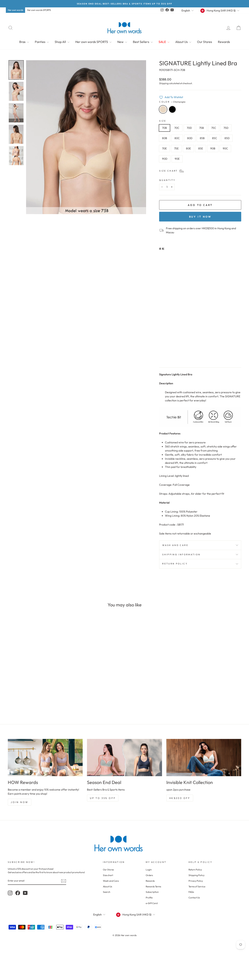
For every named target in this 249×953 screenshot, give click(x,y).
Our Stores (204, 42)
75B (201, 128)
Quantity (167, 180)
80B (164, 138)
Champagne (163, 109)
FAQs (191, 891)
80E (188, 148)
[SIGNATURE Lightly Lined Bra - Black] (167, 355)
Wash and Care (111, 880)
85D (227, 138)
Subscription (152, 891)
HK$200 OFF (179, 798)
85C (214, 138)
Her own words (15, 10)
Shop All (61, 42)
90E (177, 158)
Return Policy (195, 869)
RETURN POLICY (175, 563)
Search (106, 891)
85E (200, 148)
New (120, 42)
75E (176, 148)
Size (162, 120)
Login (149, 869)
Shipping (163, 83)
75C (213, 128)
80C (177, 138)
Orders (149, 875)
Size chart (108, 875)
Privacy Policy (196, 880)
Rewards (224, 42)
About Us (181, 42)
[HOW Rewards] (45, 757)
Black (172, 109)
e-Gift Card (152, 903)
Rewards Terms (153, 886)
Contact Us (194, 897)
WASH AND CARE (175, 545)
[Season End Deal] (124, 757)
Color (172, 101)
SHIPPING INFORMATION (181, 554)
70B (164, 128)
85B (202, 138)
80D (189, 138)
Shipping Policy (196, 875)
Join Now (19, 802)
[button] (16, 70)
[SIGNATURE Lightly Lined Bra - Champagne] (162, 355)
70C (176, 128)
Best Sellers (141, 42)
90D (164, 158)
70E (164, 148)
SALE (163, 42)
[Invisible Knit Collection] (203, 757)
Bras (22, 42)
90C (225, 148)
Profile (149, 897)
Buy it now (200, 216)
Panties (40, 42)
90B (212, 148)
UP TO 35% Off (103, 798)
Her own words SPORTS (39, 10)
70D (189, 128)
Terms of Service (197, 886)
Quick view (35, 683)
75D (226, 128)
